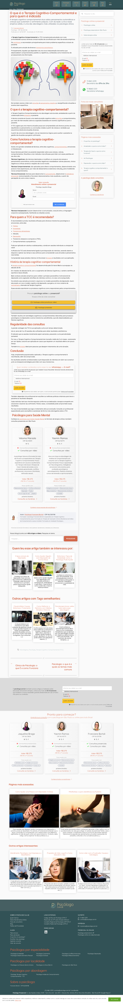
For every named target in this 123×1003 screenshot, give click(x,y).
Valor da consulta (15, 943)
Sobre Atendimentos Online (18, 920)
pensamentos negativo (48, 103)
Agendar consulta (15, 941)
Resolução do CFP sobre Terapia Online (56, 920)
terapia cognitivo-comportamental (24, 265)
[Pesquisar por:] (36, 538)
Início (10, 9)
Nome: (35, 190)
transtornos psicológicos (44, 47)
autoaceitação (50, 174)
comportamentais (61, 147)
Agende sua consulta (39, 717)
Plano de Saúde (15, 935)
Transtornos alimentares (21, 231)
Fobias (15, 226)
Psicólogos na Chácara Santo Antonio (22, 965)
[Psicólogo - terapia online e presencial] (62, 905)
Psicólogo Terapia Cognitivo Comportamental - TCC (19, 975)
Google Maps (105, 993)
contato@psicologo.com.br (62, 990)
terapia (49, 258)
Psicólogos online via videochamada (89, 935)
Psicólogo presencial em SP (86, 933)
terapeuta (27, 115)
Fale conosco (14, 933)
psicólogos (17, 42)
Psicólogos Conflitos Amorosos (71, 953)
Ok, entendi (114, 999)
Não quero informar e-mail (29, 204)
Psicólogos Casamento (43, 953)
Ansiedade (16, 228)
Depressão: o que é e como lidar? (94, 163)
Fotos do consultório (16, 922)
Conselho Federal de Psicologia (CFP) (55, 924)
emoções (36, 103)
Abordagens (24, 650)
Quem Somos (14, 918)
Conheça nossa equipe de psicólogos (42, 507)
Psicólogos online (89, 25)
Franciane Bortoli (19, 28)
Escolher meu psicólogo (17, 939)
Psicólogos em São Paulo (69, 965)
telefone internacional (23, 378)
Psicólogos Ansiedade (17, 953)
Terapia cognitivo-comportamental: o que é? (96, 169)
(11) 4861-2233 (49, 990)
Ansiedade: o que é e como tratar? (95, 146)
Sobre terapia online (90, 35)
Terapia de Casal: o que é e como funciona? (94, 152)
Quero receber (19, 388)
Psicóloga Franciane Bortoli (34, 514)
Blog (14, 9)
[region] (61, 999)
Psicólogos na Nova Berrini (44, 965)
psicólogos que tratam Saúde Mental (31, 419)
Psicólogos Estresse (42, 955)
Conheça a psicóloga (97, 194)
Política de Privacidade (67, 391)
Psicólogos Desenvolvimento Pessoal (22, 955)
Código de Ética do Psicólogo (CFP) (55, 918)
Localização (74, 990)
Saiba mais (18, 1000)
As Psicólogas (88, 158)
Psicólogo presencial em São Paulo (95, 30)
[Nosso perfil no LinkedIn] (46, 931)
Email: (34, 196)
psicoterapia (15, 285)
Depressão (16, 236)
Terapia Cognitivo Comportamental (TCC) (49, 650)
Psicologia (32, 650)
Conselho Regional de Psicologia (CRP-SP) (57, 922)
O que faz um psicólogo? (92, 141)
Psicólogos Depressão (94, 953)
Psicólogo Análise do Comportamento (47, 974)
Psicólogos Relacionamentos (70, 955)
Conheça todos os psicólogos (60, 779)
